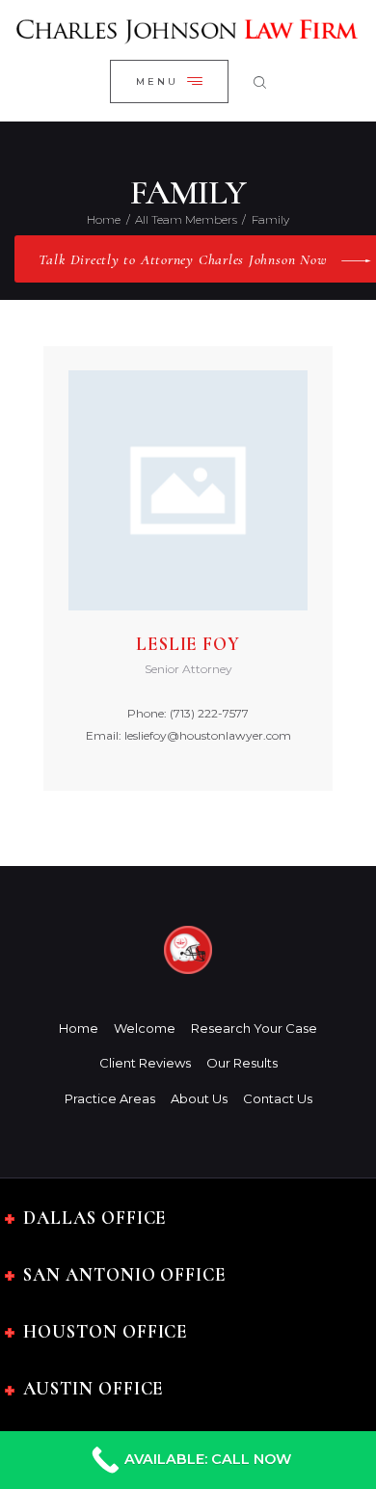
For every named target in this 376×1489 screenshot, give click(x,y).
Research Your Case (254, 1028)
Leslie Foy (188, 644)
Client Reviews (145, 1062)
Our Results (242, 1062)
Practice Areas (110, 1098)
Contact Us (277, 1098)
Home (104, 219)
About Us (199, 1098)
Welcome (144, 1028)
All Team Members (186, 219)
